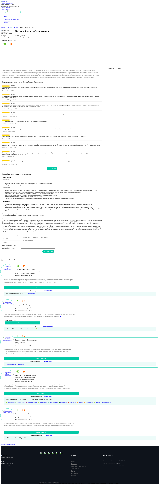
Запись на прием (41, 287)
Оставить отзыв (48, 251)
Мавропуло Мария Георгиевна (25, 375)
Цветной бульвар (106, 402)
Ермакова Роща (20, 402)
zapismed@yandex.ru (7, 465)
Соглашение (74, 473)
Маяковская (63, 402)
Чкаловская (21, 364)
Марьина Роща (43, 402)
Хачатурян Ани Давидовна (24, 305)
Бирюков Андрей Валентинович (26, 340)
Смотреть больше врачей (8, 444)
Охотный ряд (72, 402)
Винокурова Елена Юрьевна (24, 414)
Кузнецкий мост (32, 402)
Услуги (6, 22)
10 (18, 265)
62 (18, 371)
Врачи (6, 16)
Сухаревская (89, 402)
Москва (2, 461)
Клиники (6, 18)
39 (4, 44)
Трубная (97, 402)
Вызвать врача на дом (10, 320)
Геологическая (11, 364)
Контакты (74, 475)
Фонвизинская (41, 328)
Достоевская (10, 402)
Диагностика (7, 21)
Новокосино (31, 293)
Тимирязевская (30, 328)
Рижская (80, 402)
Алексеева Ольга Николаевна (25, 269)
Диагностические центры (11, 19)
